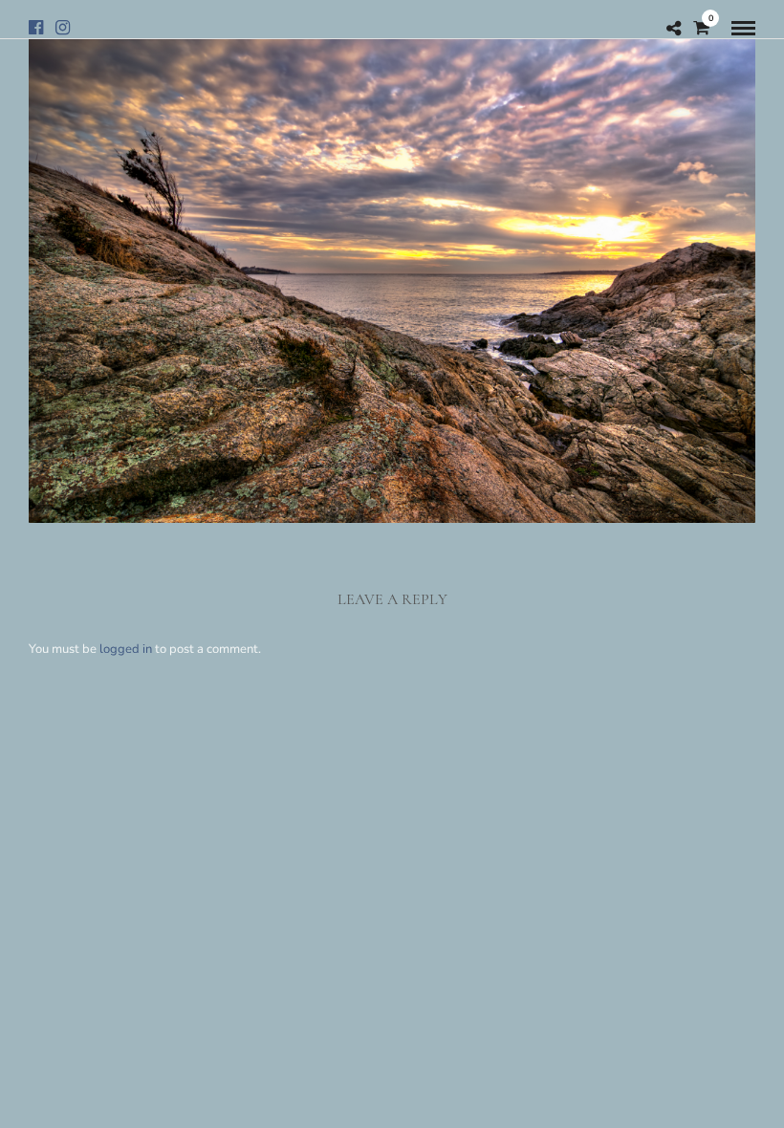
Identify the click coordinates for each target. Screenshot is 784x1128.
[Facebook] (36, 27)
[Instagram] (62, 27)
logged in (125, 649)
